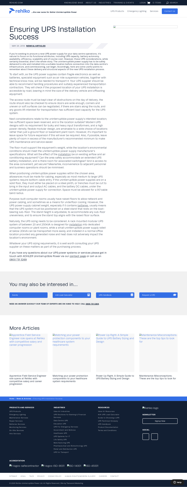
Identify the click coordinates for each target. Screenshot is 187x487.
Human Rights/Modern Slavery (80, 476)
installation (64, 154)
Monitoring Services (17, 427)
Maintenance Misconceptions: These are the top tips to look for (157, 377)
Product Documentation (108, 427)
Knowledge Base (73, 3)
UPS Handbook (105, 295)
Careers (103, 476)
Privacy (41, 476)
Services (154, 11)
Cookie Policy (55, 476)
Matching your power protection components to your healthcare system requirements (70, 379)
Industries (105, 3)
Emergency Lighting (136, 11)
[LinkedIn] (154, 437)
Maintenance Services (18, 418)
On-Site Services (16, 430)
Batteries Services (17, 424)
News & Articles (35, 46)
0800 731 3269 (18, 259)
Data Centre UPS (61, 421)
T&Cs (31, 476)
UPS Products (117, 11)
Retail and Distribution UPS (65, 449)
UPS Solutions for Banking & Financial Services (70, 416)
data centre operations (85, 54)
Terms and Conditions (107, 430)
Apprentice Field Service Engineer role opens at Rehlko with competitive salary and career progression (27, 380)
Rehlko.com (16, 3)
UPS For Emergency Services (66, 427)
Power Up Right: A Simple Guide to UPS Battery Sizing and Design (115, 377)
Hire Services (15, 434)
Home (12, 399)
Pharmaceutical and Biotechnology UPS (70, 446)
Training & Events (123, 3)
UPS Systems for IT (62, 436)
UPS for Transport (61, 452)
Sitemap (13, 476)
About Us (91, 3)
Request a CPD (148, 295)
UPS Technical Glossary (108, 421)
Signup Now (160, 421)
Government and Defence (65, 430)
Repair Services (16, 421)
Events (15, 295)
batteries (83, 205)
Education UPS (60, 424)
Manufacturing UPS (62, 443)
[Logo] (19, 11)
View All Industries (62, 411)
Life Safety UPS (60, 440)
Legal (23, 476)
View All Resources (106, 411)
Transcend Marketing (75, 483)
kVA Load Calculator (64, 295)
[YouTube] (146, 437)
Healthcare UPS (60, 433)
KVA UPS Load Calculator (108, 415)
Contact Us (169, 11)
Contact (114, 476)
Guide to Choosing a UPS (108, 418)
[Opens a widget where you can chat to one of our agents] (177, 482)
